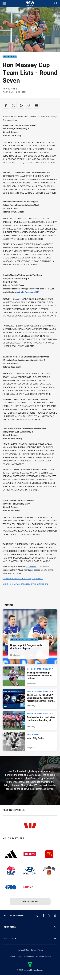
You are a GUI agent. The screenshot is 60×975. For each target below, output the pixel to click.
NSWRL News (10, 57)
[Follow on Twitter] (49, 915)
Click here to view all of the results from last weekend (25, 584)
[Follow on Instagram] (55, 915)
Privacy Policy (37, 950)
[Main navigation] (4, 3)
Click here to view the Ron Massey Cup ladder (23, 578)
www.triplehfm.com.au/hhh (26, 292)
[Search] (55, 3)
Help (20, 956)
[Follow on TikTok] (37, 915)
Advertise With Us (43, 956)
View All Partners (30, 901)
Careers (12, 956)
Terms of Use (23, 950)
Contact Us (29, 956)
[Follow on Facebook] (43, 915)
